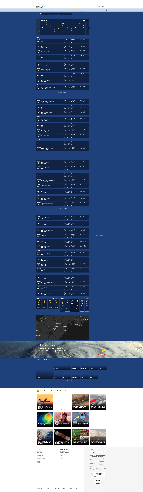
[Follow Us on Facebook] (90, 452)
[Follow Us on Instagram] (93, 452)
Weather (39, 10)
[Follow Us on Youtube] (96, 452)
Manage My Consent (41, 458)
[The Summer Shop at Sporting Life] (102, 374)
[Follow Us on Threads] (101, 452)
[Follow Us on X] (104, 452)
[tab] (84, 20)
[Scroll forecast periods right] (89, 28)
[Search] (99, 6)
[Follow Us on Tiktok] (99, 452)
